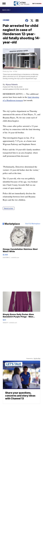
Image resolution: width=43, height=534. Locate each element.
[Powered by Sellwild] (37, 358)
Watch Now (36, 3)
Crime (6, 20)
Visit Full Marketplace (32, 224)
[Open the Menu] (4, 3)
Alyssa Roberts (12, 84)
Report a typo (8, 208)
